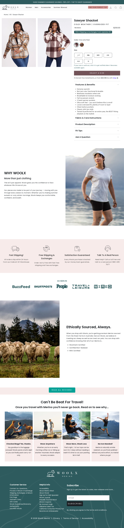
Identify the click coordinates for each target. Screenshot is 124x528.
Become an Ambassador (48, 511)
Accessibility (44, 488)
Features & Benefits (85, 84)
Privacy (56, 518)
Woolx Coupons (45, 502)
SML (88, 55)
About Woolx (44, 493)
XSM (78, 55)
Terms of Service (71, 518)
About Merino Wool (46, 491)
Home (6, 14)
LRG (108, 55)
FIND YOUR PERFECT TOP (98, 7)
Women (29, 7)
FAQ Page (13, 497)
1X (88, 61)
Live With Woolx (16, 508)
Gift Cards (14, 502)
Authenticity (14, 506)
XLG (78, 61)
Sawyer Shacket (18, 14)
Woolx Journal (44, 497)
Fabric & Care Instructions (88, 118)
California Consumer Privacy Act (51, 509)
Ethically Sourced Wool (48, 500)
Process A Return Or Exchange (21, 491)
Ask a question (82, 137)
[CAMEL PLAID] (82, 45)
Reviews (77, 28)
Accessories (46, 7)
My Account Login (46, 504)
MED (98, 55)
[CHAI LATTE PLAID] (76, 45)
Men (36, 7)
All (10, 14)
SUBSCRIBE (75, 503)
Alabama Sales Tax (46, 506)
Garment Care (15, 500)
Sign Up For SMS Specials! (48, 495)
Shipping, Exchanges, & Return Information (21, 494)
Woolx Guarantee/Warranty (20, 504)
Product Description (85, 124)
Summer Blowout (60, 7)
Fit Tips (78, 130)
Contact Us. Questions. (18, 488)
